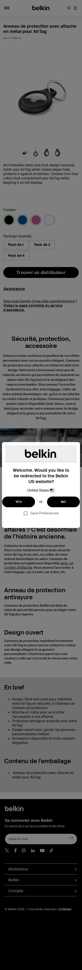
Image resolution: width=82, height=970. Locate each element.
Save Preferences (44, 513)
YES (19, 502)
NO (63, 502)
